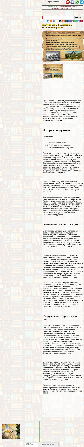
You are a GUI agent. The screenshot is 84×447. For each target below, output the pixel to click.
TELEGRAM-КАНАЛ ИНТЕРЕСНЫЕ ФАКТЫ (64, 7)
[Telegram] (78, 21)
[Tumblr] (69, 21)
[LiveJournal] (66, 21)
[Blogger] (57, 21)
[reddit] (63, 21)
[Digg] (60, 21)
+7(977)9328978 (53, 2)
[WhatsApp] (75, 21)
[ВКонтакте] (48, 21)
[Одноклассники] (51, 21)
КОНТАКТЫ (53, 6)
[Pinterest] (81, 21)
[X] (54, 21)
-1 (43, 416)
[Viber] (72, 21)
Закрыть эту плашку (48, 445)
